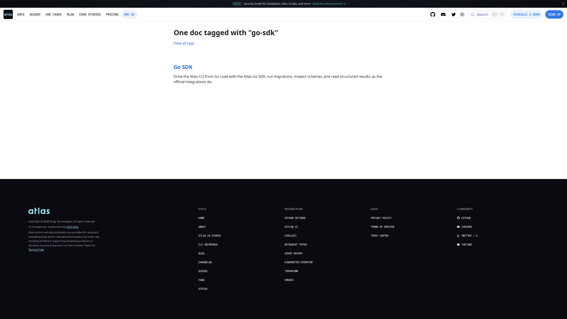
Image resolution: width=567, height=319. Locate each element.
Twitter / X (469, 235)
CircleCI (290, 235)
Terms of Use (36, 249)
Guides (202, 271)
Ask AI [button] (129, 14)
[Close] (563, 3)
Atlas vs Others (209, 235)
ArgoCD (289, 280)
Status (202, 289)
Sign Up (554, 14)
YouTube (467, 244)
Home (201, 218)
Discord (467, 227)
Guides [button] (35, 14)
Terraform (291, 271)
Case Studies (90, 14)
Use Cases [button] (54, 14)
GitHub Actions (295, 218)
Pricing (112, 14)
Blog (70, 14)
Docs (20, 14)
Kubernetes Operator (299, 262)
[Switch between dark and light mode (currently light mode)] (462, 14)
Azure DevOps (293, 253)
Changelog (205, 262)
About (202, 227)
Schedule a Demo (526, 14)
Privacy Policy (381, 218)
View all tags (184, 43)
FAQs (201, 280)
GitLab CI (291, 227)
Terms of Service (382, 227)
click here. (72, 227)
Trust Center (379, 235)
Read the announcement (329, 3)
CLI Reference (208, 244)
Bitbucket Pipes (296, 244)
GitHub (466, 218)
